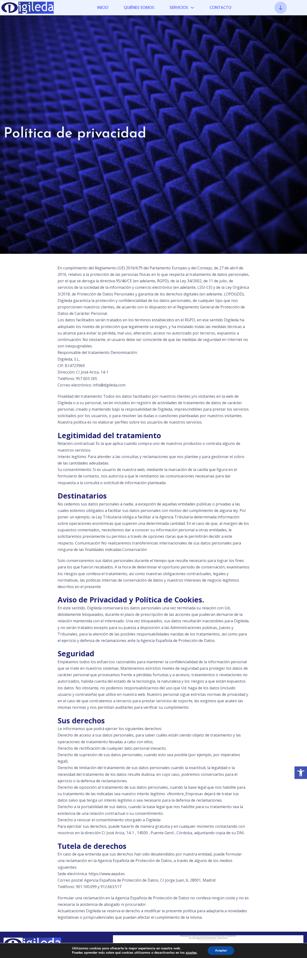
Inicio (102, 7)
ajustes (191, 953)
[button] (301, 772)
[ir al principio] (281, 7)
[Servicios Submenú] (192, 8)
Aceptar (221, 950)
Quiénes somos (139, 7)
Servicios (179, 7)
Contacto (220, 7)
